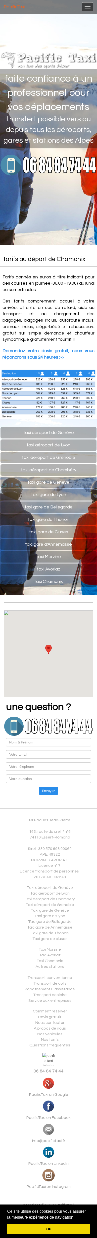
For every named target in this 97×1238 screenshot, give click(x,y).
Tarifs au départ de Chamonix (43, 259)
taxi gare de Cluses (48, 532)
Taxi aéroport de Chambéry (50, 899)
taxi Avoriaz (48, 569)
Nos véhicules (49, 1034)
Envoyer (48, 791)
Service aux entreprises (49, 1001)
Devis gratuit (49, 1017)
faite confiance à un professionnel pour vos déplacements (49, 92)
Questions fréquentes (49, 1045)
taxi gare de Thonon (48, 519)
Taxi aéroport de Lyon (50, 893)
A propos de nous (50, 1028)
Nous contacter (49, 1023)
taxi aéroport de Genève (48, 432)
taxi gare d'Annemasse (48, 544)
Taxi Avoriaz (50, 955)
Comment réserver (50, 1011)
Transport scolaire (50, 995)
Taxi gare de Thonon (50, 933)
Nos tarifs (50, 1039)
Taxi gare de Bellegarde (50, 922)
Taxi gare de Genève (50, 910)
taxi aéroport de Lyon (48, 445)
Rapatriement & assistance (50, 989)
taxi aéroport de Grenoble (48, 457)
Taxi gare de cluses (49, 939)
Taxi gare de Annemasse (49, 927)
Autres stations (50, 967)
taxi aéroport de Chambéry (48, 470)
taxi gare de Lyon (48, 494)
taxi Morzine (48, 556)
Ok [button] (48, 1229)
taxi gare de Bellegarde (49, 507)
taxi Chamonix (48, 581)
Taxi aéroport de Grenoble (50, 905)
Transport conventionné (49, 978)
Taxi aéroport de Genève (50, 888)
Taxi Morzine (50, 949)
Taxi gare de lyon (49, 916)
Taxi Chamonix (50, 961)
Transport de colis (49, 983)
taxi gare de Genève (48, 482)
